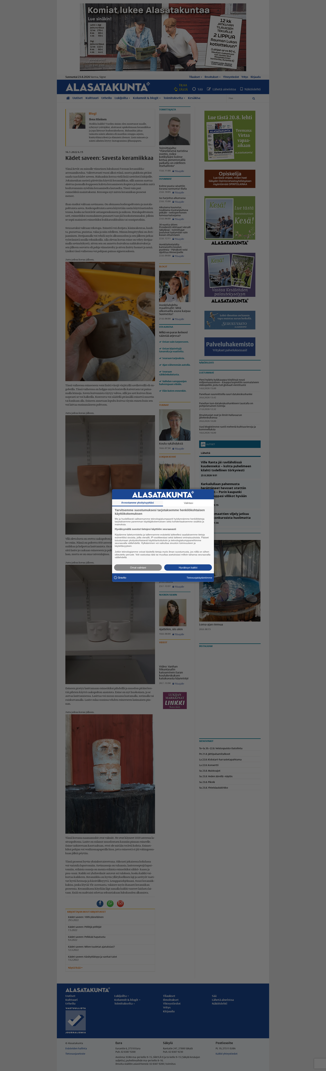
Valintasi (188, 502)
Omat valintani (138, 567)
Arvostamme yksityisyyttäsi (137, 502)
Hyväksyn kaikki (188, 567)
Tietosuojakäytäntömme (199, 577)
